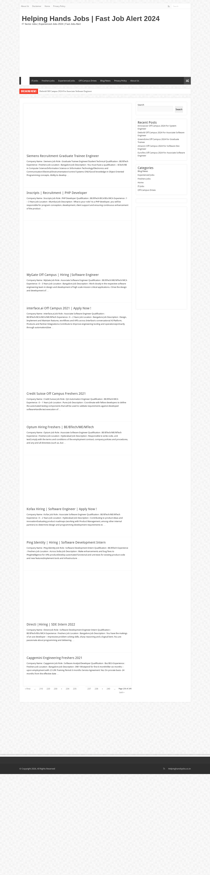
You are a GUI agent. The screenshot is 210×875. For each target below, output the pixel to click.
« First (27, 688)
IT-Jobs (35, 81)
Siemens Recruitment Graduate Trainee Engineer (63, 156)
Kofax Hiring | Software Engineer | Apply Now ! (62, 509)
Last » (121, 692)
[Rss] (169, 6)
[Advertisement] (128, 51)
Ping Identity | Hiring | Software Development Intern (66, 542)
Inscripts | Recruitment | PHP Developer (57, 193)
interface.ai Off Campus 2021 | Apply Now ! (59, 308)
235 (74, 688)
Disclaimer (36, 6)
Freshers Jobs (48, 81)
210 (41, 688)
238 (96, 688)
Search (141, 105)
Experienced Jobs (66, 81)
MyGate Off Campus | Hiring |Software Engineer (63, 275)
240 (108, 688)
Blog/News (105, 81)
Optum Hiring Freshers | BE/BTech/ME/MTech (60, 427)
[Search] (188, 6)
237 (89, 688)
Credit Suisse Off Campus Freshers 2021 (56, 394)
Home (47, 6)
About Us (25, 6)
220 (48, 688)
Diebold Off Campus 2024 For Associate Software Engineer (65, 91)
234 (67, 688)
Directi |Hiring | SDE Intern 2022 (51, 624)
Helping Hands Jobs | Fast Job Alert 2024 (91, 18)
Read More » (34, 181)
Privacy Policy (59, 6)
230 (55, 688)
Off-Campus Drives (88, 81)
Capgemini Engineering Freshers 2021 (54, 658)
